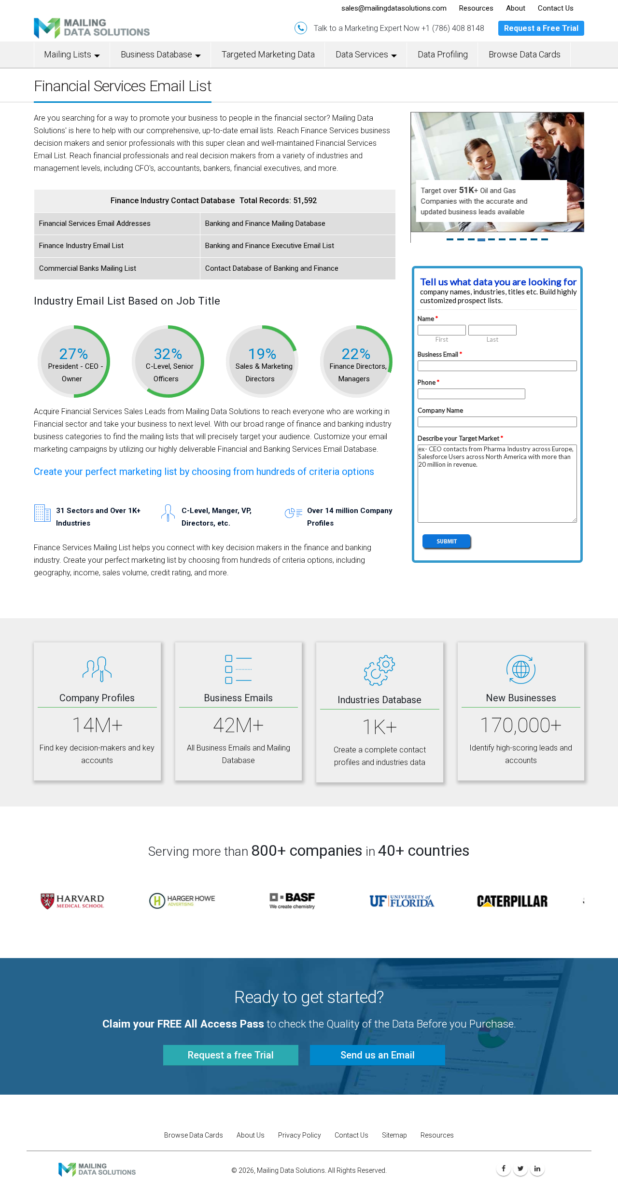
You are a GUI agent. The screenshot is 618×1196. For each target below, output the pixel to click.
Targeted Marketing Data (268, 54)
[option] (88, 890)
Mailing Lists (67, 54)
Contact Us (351, 1124)
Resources (437, 1124)
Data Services (362, 54)
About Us (251, 1124)
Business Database (156, 54)
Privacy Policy (299, 1124)
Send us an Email (377, 1044)
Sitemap (394, 1124)
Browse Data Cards (525, 54)
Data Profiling (443, 54)
